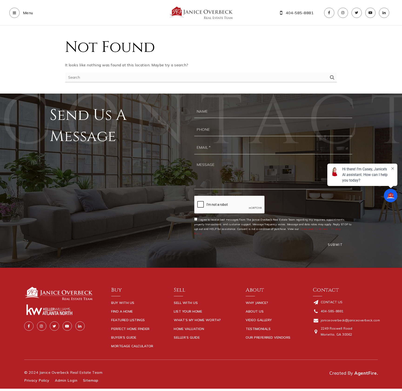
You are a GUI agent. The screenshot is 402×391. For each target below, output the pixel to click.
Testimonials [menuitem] (258, 329)
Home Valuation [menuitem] (189, 329)
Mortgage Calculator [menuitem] (132, 346)
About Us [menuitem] (255, 311)
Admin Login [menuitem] (66, 380)
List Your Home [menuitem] (188, 311)
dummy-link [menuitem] (184, 346)
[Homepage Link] (201, 12)
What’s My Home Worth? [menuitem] (197, 320)
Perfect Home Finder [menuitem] (130, 329)
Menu (27, 12)
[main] (201, 60)
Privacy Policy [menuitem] (36, 380)
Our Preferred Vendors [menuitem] (268, 337)
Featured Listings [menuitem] (128, 320)
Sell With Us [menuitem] (186, 303)
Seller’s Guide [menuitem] (187, 337)
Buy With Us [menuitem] (122, 303)
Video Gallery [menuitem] (259, 320)
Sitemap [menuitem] (90, 380)
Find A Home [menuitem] (122, 311)
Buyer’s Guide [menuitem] (124, 337)
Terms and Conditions (314, 229)
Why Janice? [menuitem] (257, 303)
